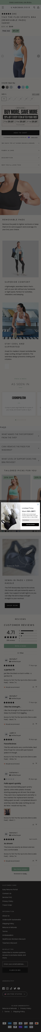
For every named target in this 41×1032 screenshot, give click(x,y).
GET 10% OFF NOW (30, 524)
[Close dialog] (38, 504)
